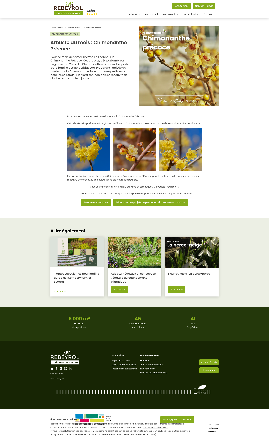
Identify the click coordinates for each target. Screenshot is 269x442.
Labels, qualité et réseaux (124, 365)
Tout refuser (213, 428)
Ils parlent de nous (121, 361)
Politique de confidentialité (155, 427)
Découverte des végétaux (65, 34)
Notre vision (134, 14)
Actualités (209, 14)
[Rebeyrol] (68, 16)
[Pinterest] (61, 368)
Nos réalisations (191, 14)
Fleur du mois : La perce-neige (189, 273)
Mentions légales (57, 378)
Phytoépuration (147, 369)
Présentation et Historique (124, 369)
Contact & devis (204, 6)
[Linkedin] (70, 368)
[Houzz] (51, 368)
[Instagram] (65, 368)
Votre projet (151, 14)
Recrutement (181, 6)
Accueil (53, 28)
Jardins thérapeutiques (151, 365)
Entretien (144, 361)
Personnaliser (213, 432)
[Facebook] (56, 368)
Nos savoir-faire (170, 14)
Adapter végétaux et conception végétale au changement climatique (133, 277)
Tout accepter (213, 425)
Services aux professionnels (153, 373)
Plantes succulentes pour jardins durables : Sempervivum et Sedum (76, 277)
